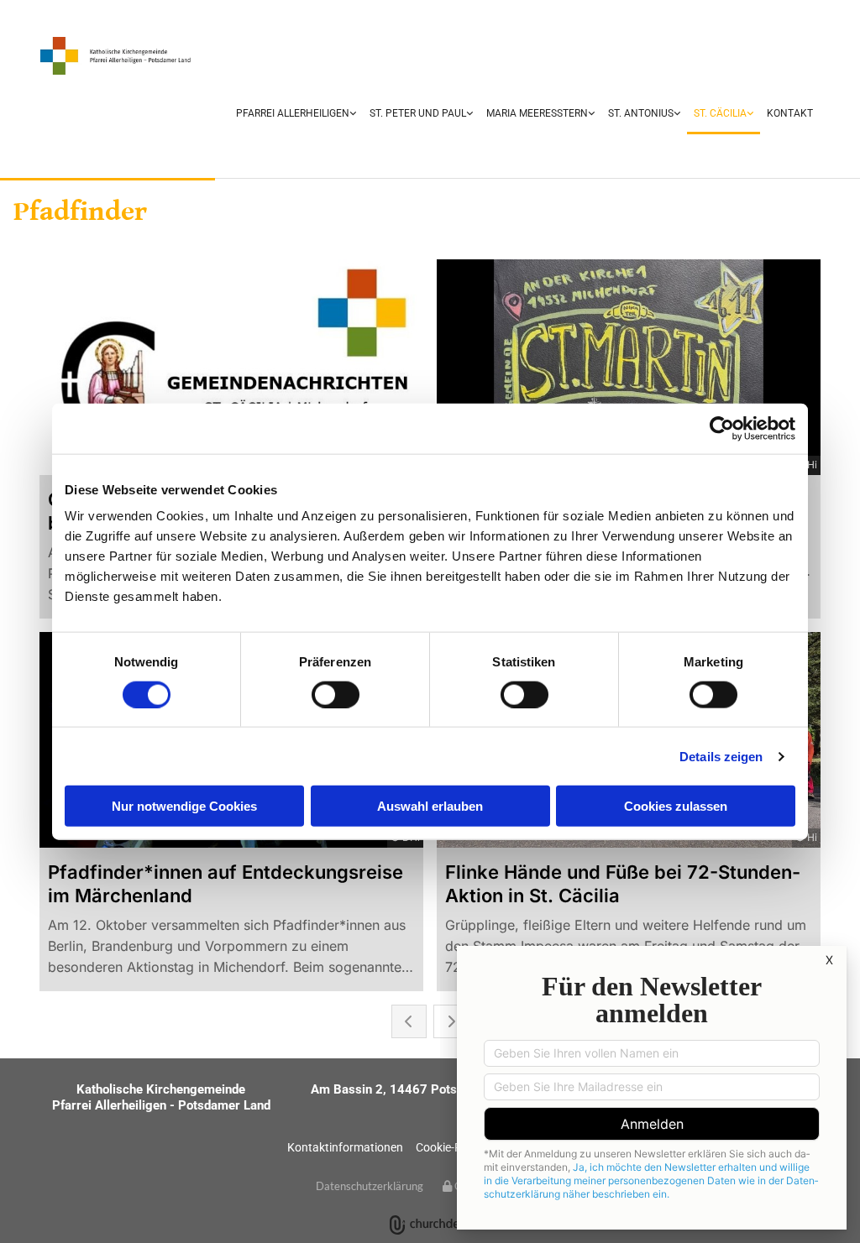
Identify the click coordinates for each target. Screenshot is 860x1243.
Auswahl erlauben (430, 806)
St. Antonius (641, 113)
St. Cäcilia (720, 113)
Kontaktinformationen (345, 1147)
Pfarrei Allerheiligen (292, 113)
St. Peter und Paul (418, 113)
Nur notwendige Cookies (184, 806)
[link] (296, 115)
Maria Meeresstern (537, 113)
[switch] (335, 694)
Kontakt (790, 113)
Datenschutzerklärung (369, 1186)
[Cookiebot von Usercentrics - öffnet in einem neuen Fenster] (721, 428)
